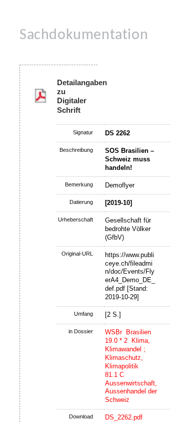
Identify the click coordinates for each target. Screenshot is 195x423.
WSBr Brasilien (128, 332)
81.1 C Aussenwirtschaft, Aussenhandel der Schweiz (131, 387)
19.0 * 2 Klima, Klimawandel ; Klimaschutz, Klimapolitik (127, 353)
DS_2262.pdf (123, 417)
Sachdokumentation (84, 35)
